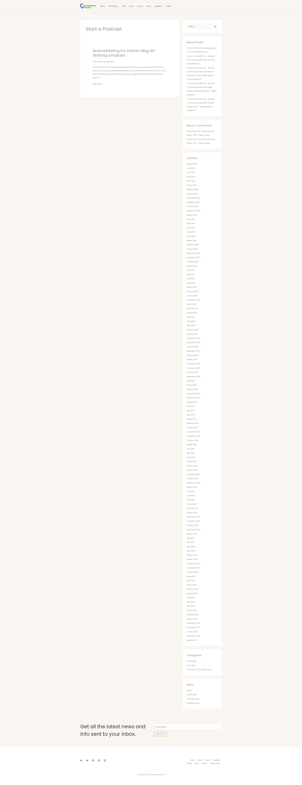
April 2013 (191, 580)
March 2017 (192, 419)
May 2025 (191, 223)
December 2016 (193, 432)
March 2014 (192, 555)
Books (131, 6)
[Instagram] (216, 6)
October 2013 (192, 572)
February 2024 (193, 244)
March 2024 (192, 240)
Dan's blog (97, 61)
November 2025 (193, 202)
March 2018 (192, 385)
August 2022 (192, 266)
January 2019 (192, 359)
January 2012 (192, 619)
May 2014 (191, 546)
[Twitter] (206, 6)
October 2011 (192, 631)
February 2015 (193, 508)
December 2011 (193, 623)
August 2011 (192, 640)
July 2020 (190, 317)
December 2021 (193, 300)
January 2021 (192, 312)
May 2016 (191, 453)
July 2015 (190, 491)
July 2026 (190, 168)
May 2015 (191, 500)
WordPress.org (193, 703)
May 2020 (191, 321)
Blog (124, 6)
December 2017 (193, 393)
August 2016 (192, 444)
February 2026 (193, 189)
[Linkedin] (221, 6)
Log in (189, 690)
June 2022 (191, 274)
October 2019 (192, 346)
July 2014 (190, 538)
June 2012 (191, 597)
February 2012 (193, 614)
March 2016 (192, 461)
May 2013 (191, 576)
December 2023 (193, 253)
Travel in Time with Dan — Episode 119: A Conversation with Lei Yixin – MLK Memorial (201, 60)
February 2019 (193, 355)
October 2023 (192, 261)
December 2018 (193, 363)
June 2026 (191, 172)
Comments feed (193, 699)
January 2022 (192, 295)
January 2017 (192, 427)
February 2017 (193, 423)
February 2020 (193, 329)
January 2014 (192, 559)
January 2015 (192, 512)
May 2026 (191, 176)
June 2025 (191, 219)
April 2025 (191, 227)
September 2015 (193, 483)
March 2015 (192, 504)
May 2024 (191, 232)
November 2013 (193, 568)
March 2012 (192, 610)
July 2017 (190, 406)
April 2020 (191, 325)
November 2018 (193, 368)
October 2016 (192, 440)
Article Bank (112, 6)
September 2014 (193, 529)
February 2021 (193, 308)
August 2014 (192, 534)
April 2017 (191, 415)
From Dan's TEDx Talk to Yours (199, 669)
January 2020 (192, 334)
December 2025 (193, 198)
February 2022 (193, 291)
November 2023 (193, 257)
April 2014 (191, 551)
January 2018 (192, 389)
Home (149, 6)
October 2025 (192, 206)
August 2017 (192, 402)
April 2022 (191, 283)
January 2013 (192, 593)
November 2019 (193, 342)
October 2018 (192, 372)
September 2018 (193, 376)
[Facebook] (201, 6)
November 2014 (193, 521)
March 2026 (192, 185)
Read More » (98, 83)
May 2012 (191, 602)
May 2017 (191, 410)
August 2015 (192, 487)
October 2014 (192, 525)
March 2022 (192, 287)
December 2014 (193, 517)
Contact (140, 6)
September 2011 (193, 636)
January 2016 (192, 470)
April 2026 (191, 181)
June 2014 (191, 542)
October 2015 (192, 478)
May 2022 (191, 278)
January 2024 (192, 249)
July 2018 (190, 381)
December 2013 (193, 563)
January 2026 (192, 193)
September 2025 (193, 210)
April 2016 (191, 457)
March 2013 (192, 585)
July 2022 (190, 270)
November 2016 (193, 436)
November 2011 (193, 627)
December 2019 (193, 338)
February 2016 (193, 466)
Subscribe (160, 734)
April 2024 (191, 236)
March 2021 (192, 304)
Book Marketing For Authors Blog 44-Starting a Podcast (124, 53)
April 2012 (191, 606)
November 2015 (193, 474)
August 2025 (192, 215)
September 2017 (193, 398)
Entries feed (191, 694)
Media (168, 6)
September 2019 (193, 351)
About (102, 6)
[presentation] (118, 6)
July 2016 (190, 449)
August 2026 (192, 164)
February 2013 (193, 589)
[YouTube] (211, 6)
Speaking (157, 6)
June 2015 (191, 495)
